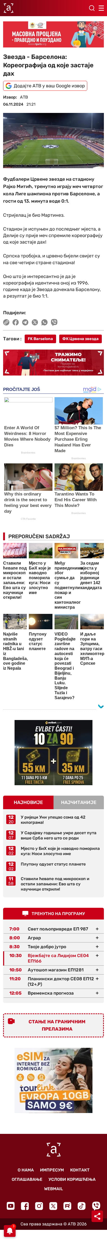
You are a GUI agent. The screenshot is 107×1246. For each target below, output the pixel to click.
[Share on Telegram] (25, 322)
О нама (26, 1170)
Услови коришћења (72, 1179)
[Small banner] (53, 752)
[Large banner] (53, 34)
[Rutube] (67, 1206)
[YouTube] (11, 1206)
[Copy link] (6, 322)
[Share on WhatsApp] (44, 322)
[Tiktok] (82, 1206)
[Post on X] (35, 322)
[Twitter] (53, 1206)
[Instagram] (39, 1206)
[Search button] (92, 8)
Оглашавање (27, 1179)
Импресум (52, 1170)
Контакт (80, 1170)
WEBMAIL (53, 1188)
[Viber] (96, 1206)
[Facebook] (25, 1206)
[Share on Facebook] (15, 322)
